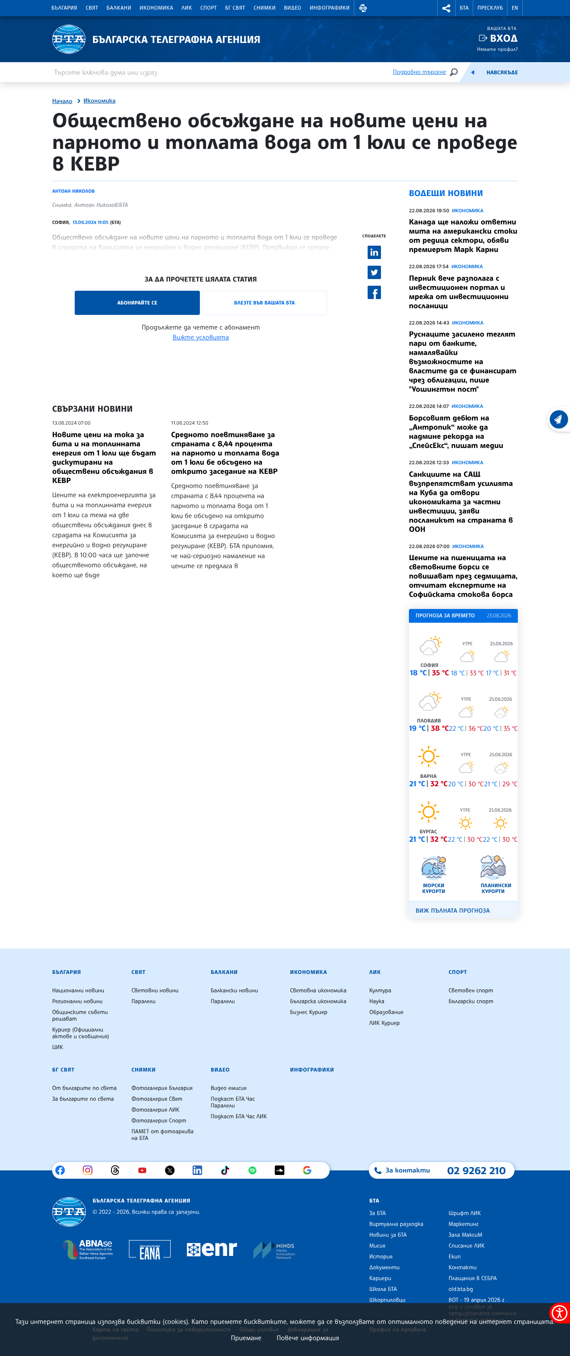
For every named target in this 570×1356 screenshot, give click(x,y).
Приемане (246, 1337)
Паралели (143, 1001)
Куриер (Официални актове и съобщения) (80, 1033)
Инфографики (330, 8)
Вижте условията (201, 337)
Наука (376, 1001)
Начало (62, 101)
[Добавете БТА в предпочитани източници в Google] (310, 1170)
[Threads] (118, 1170)
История (381, 1256)
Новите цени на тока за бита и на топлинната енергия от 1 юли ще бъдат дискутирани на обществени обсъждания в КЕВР (104, 457)
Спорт (208, 8)
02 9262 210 (476, 1170)
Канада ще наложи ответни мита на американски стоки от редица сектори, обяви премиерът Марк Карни (463, 235)
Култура (380, 990)
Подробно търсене (419, 71)
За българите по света (83, 1099)
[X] (173, 1170)
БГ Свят (235, 8)
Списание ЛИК (466, 1246)
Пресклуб (490, 8)
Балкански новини (234, 990)
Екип (455, 1256)
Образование (386, 1012)
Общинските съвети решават (80, 1015)
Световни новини (155, 990)
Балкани (118, 8)
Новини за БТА (388, 1235)
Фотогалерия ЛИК (155, 1110)
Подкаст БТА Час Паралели (233, 1102)
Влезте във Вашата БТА (264, 302)
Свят (92, 8)
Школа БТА (383, 1289)
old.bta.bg (461, 1289)
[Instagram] (91, 1170)
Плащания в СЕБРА (473, 1278)
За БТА (377, 1213)
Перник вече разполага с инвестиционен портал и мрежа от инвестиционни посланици (459, 292)
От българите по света (84, 1088)
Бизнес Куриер (309, 1012)
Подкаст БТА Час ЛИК (239, 1116)
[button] (363, 8)
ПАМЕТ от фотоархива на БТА (162, 1135)
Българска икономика (318, 1001)
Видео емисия (229, 1088)
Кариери (380, 1278)
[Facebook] (63, 1170)
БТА (464, 8)
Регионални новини (77, 1001)
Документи (384, 1267)
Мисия (377, 1246)
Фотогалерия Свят (156, 1099)
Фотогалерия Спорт (158, 1120)
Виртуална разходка (396, 1224)
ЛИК (187, 8)
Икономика (157, 8)
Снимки (265, 8)
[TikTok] (228, 1170)
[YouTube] (145, 1170)
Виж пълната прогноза (453, 910)
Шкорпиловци (387, 1300)
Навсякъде (502, 72)
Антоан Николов (73, 191)
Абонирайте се (137, 302)
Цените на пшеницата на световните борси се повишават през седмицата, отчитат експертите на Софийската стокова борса (463, 576)
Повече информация (308, 1337)
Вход (504, 38)
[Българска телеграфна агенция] (69, 1212)
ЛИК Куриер (384, 1023)
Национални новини (78, 990)
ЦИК (57, 1047)
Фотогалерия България (162, 1088)
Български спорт (471, 1001)
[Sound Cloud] (283, 1170)
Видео (293, 8)
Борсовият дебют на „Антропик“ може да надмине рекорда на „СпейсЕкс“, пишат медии (456, 431)
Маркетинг (463, 1224)
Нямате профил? (497, 49)
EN (515, 8)
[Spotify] (256, 1170)
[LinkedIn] (200, 1170)
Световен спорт (471, 990)
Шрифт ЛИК (465, 1213)
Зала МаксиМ (465, 1235)
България (64, 8)
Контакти (463, 1267)
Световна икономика (318, 990)
